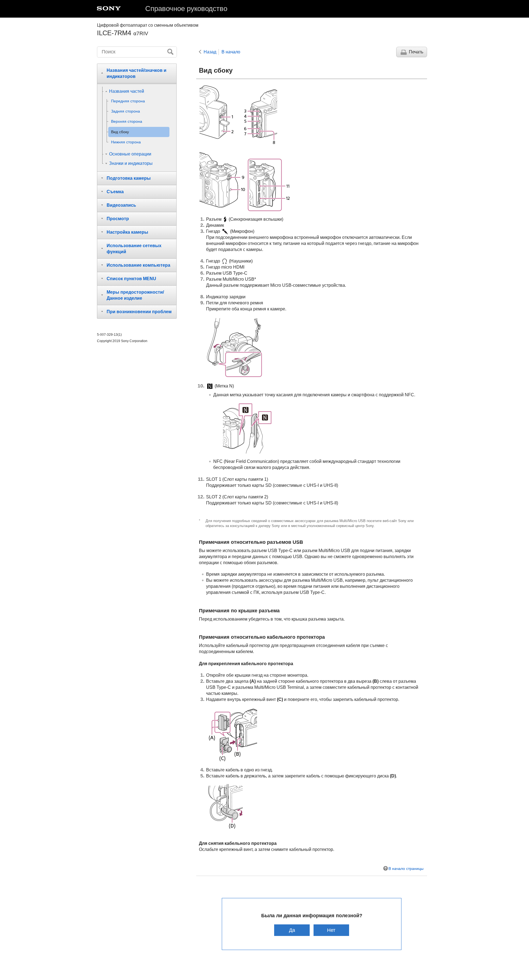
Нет (331, 930)
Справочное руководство (186, 8)
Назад (210, 52)
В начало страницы (405, 868)
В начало (231, 52)
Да (292, 930)
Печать (416, 52)
